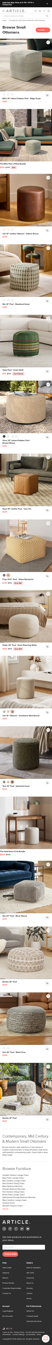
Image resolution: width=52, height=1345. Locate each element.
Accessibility (30, 1334)
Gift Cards (30, 1273)
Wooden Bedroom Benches (13, 1189)
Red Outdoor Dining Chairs (13, 1183)
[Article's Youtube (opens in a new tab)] (28, 1229)
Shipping (5, 1273)
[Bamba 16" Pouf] (26, 1089)
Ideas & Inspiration (33, 1268)
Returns (5, 1278)
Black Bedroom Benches (12, 1186)
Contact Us (6, 1293)
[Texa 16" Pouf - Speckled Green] (26, 752)
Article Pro (30, 1311)
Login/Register (7, 1311)
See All (5, 1209)
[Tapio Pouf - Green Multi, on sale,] (26, 341)
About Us (29, 1283)
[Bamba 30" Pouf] (26, 952)
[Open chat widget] (46, 1339)
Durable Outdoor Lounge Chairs (15, 1175)
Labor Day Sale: (8, 2)
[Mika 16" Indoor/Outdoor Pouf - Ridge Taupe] (26, 65)
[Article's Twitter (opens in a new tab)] (22, 1229)
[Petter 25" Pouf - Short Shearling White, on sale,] (26, 616)
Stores (28, 1298)
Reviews (29, 1288)
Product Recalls (8, 1283)
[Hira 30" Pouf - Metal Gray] (26, 1018)
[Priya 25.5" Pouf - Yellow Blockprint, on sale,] (26, 545)
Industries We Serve (33, 1321)
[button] (36, 11)
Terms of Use (7, 1332)
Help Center (6, 1268)
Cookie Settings (18, 1334)
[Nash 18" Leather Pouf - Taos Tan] (26, 480)
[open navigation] (4, 11)
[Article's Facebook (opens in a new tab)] (16, 1229)
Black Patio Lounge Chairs (13, 1178)
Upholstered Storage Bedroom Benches (19, 1197)
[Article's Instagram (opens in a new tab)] (4, 1229)
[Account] (40, 11)
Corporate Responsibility (11, 1288)
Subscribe (10, 1254)
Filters (42, 30)
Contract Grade (32, 1316)
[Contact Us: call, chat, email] (36, 11)
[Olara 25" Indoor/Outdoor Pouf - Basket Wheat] (26, 407)
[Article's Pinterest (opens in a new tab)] (10, 1229)
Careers (29, 1293)
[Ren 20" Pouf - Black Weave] (26, 887)
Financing (30, 1278)
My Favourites (7, 1316)
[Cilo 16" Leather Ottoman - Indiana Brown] (26, 200)
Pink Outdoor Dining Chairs (13, 1192)
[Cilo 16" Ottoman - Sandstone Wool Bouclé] (26, 682)
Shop (39, 1334)
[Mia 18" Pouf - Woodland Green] (26, 270)
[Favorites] (44, 11)
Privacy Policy (19, 1332)
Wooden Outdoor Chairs (12, 1206)
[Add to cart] (47, 95)
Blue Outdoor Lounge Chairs (14, 1181)
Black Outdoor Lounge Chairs (14, 1200)
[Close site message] (47, 3)
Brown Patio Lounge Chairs (13, 1195)
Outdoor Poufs (8, 1203)
